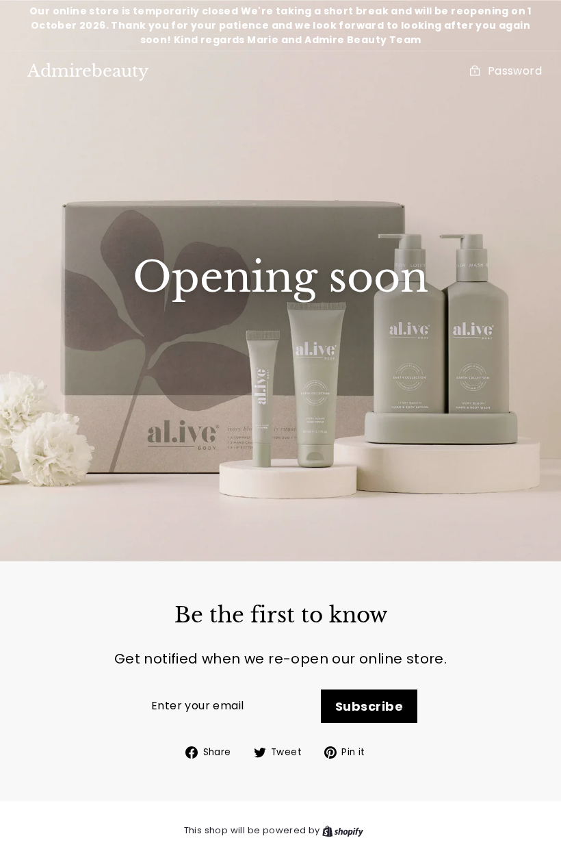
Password (515, 71)
